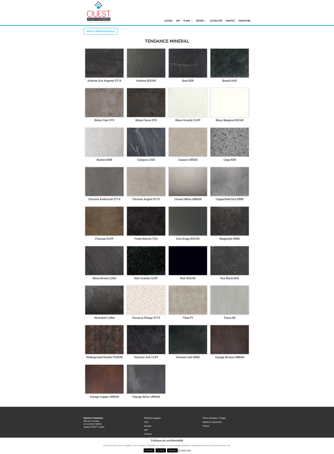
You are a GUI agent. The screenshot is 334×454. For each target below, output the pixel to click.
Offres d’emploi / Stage (214, 418)
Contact (230, 21)
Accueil (168, 21)
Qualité (147, 426)
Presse (206, 426)
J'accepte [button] (149, 450)
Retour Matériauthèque (100, 31)
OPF (178, 21)
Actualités (216, 21)
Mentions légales (152, 418)
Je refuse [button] (160, 450)
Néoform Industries (212, 422)
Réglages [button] (172, 450)
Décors (200, 21)
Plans (186, 21)
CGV (146, 422)
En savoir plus (184, 450)
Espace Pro (244, 21)
